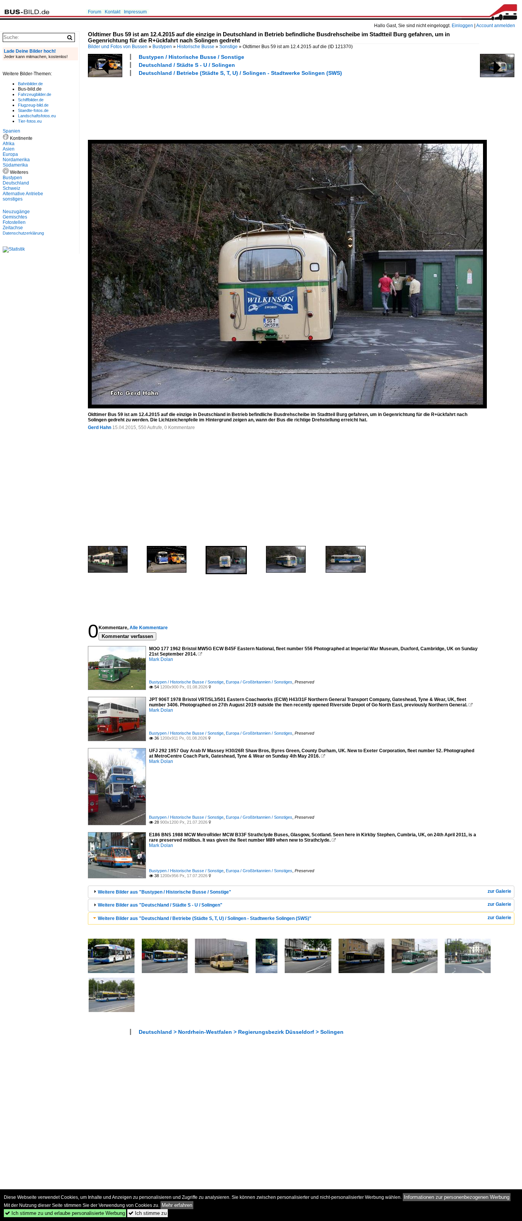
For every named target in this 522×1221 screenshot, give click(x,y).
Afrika (9, 143)
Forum (94, 12)
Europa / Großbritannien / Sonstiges (259, 682)
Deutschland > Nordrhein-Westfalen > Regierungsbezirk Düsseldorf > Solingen (241, 1032)
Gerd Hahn (99, 427)
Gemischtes (15, 217)
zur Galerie (499, 891)
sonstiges (13, 199)
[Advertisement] (227, 107)
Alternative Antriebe (23, 193)
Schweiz (11, 188)
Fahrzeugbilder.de (34, 94)
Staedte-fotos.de (33, 110)
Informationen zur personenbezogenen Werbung (456, 1197)
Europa (10, 154)
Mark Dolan (161, 659)
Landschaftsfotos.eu (37, 115)
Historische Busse (195, 46)
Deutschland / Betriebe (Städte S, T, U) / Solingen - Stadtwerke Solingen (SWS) (240, 73)
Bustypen (162, 46)
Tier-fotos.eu (30, 121)
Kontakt (112, 12)
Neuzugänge (16, 211)
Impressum (135, 12)
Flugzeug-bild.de (33, 105)
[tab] (301, 892)
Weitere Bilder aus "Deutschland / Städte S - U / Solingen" (160, 905)
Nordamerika (16, 159)
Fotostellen (14, 222)
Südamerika (15, 165)
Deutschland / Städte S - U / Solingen (187, 65)
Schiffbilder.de (31, 99)
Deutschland (16, 183)
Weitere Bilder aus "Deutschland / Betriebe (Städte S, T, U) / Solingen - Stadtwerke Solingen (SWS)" (204, 918)
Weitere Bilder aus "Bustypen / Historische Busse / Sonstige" (164, 892)
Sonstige (228, 46)
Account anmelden (495, 25)
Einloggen (462, 25)
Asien (9, 149)
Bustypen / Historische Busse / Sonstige (191, 57)
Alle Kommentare (149, 627)
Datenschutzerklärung (23, 233)
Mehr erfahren (177, 1205)
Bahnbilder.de (30, 83)
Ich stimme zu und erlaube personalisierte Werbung (65, 1213)
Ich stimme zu (147, 1213)
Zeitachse (13, 227)
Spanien (11, 131)
